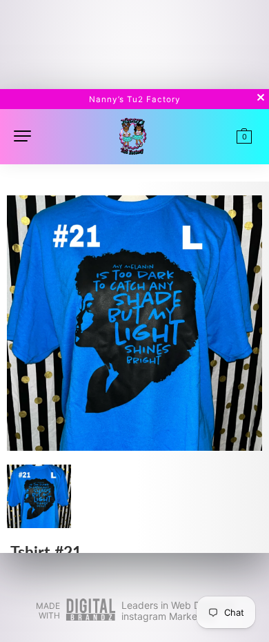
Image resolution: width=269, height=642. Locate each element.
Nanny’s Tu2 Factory (135, 99)
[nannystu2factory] (132, 135)
